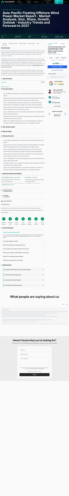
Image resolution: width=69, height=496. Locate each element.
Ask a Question (57, 106)
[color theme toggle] (66, 2)
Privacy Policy (41, 368)
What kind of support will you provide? (13, 260)
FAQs (38, 43)
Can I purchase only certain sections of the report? (16, 248)
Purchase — (57, 66)
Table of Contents (13, 43)
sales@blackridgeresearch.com (8, 184)
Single (51, 57)
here (29, 183)
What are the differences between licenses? (14, 245)
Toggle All (42, 82)
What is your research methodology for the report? (16, 252)
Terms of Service (33, 368)
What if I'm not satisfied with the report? (13, 256)
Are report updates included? (10, 241)
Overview (4, 43)
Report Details (22, 43)
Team (57, 57)
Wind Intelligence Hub (37, 65)
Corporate (63, 57)
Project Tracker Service (6, 67)
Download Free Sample (57, 70)
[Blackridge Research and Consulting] (8, 2)
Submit (34, 374)
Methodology (31, 43)
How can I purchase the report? (11, 232)
